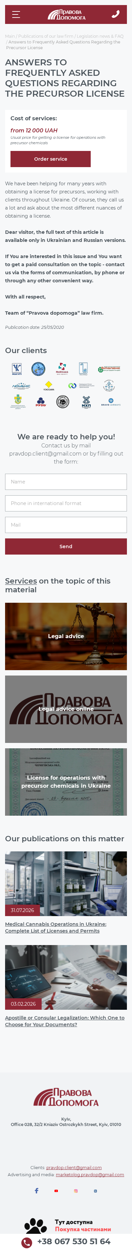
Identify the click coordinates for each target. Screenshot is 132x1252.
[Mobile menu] (17, 14)
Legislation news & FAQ (100, 36)
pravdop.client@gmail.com (74, 1167)
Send (66, 546)
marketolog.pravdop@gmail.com (90, 1174)
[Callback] (115, 14)
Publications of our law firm (45, 36)
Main (10, 36)
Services (21, 581)
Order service (50, 159)
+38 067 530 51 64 (74, 1242)
